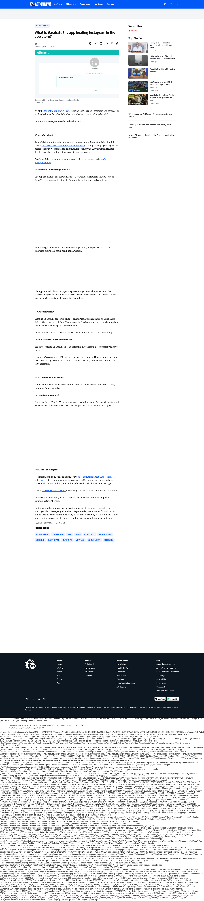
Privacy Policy (29, 707)
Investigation (121, 664)
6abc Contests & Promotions (167, 672)
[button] (26, 4)
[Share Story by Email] (112, 43)
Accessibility (161, 679)
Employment (161, 683)
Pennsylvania (85, 4)
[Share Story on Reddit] (101, 43)
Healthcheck (121, 675)
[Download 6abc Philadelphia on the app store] (160, 699)
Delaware (110, 4)
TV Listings (160, 675)
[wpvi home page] (30, 664)
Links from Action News (126, 683)
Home (59, 664)
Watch (59, 675)
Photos (59, 679)
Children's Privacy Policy (58, 707)
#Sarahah (13, 725)
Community (161, 687)
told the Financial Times (54, 490)
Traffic (59, 672)
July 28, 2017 (40, 727)
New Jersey (98, 4)
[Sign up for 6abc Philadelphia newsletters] (44, 698)
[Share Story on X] (96, 43)
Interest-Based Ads (103, 707)
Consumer (121, 672)
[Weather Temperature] (158, 4)
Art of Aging (121, 687)
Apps (59, 683)
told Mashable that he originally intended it (63, 145)
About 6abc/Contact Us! (165, 664)
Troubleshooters (123, 668)
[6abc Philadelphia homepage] (41, 4)
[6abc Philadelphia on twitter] (33, 698)
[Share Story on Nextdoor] (106, 43)
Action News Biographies (166, 668)
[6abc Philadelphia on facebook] (27, 698)
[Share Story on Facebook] (90, 43)
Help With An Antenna (165, 691)
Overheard (121, 679)
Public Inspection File (118, 707)
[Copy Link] (117, 43)
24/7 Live (58, 4)
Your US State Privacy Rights (76, 707)
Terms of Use (91, 707)
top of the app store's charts (57, 110)
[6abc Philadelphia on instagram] (38, 698)
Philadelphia (71, 4)
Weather (60, 668)
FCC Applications (131, 707)
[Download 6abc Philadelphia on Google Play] (173, 699)
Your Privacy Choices (42, 707)
